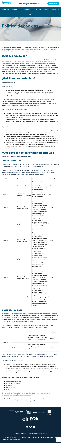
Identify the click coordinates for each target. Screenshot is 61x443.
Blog (30, 14)
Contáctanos (53, 3)
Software (38, 9)
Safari (7, 389)
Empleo (46, 9)
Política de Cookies (41, 433)
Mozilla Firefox (10, 385)
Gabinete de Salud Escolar (10, 9)
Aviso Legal (17, 433)
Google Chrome (10, 387)
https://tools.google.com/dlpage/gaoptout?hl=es (16, 395)
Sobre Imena (55, 9)
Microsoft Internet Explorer (13, 381)
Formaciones (26, 9)
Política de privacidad (28, 433)
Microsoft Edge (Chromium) (13, 383)
